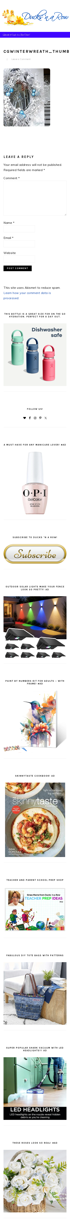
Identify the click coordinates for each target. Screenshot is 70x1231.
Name (9, 223)
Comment (12, 178)
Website (10, 253)
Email (9, 238)
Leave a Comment (21, 59)
